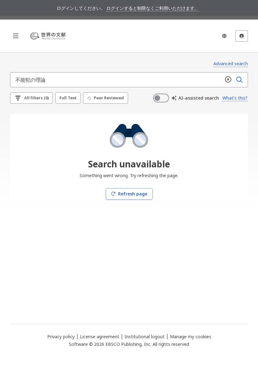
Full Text (67, 98)
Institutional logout (145, 337)
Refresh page (132, 194)
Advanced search (230, 64)
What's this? (235, 98)
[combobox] (116, 80)
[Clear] (228, 79)
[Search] (239, 79)
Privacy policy (61, 337)
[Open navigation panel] (15, 36)
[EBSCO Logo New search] (49, 36)
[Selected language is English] (224, 36)
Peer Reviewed (109, 98)
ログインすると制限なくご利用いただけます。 (152, 8)
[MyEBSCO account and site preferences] (241, 36)
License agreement (99, 337)
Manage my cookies (190, 336)
